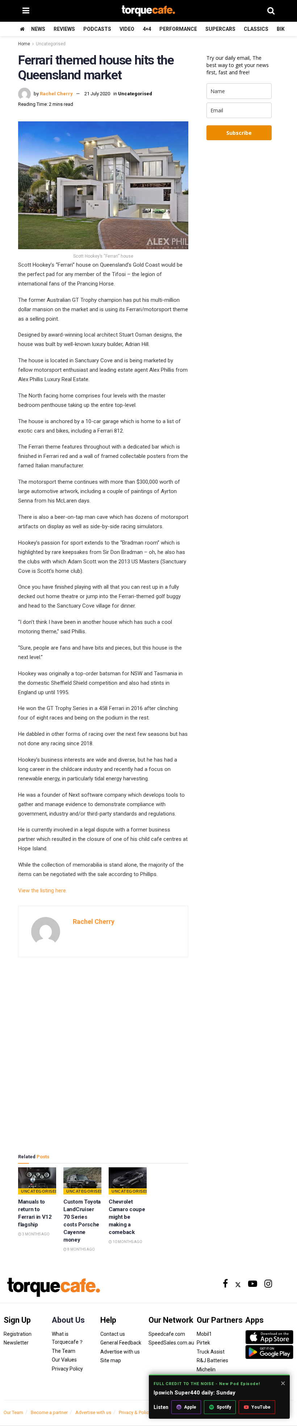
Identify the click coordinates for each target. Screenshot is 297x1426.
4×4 (147, 29)
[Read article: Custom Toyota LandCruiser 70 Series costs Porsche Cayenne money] (82, 1180)
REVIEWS (64, 29)
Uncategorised (51, 43)
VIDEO (127, 29)
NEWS (38, 29)
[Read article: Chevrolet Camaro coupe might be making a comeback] (128, 1180)
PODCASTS (97, 29)
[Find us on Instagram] (268, 1284)
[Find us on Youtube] (252, 1284)
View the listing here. (42, 890)
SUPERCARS (220, 29)
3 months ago (35, 1234)
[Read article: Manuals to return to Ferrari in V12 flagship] (37, 1180)
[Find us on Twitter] (238, 1284)
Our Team (13, 1412)
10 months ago (127, 1242)
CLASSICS (256, 29)
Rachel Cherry (56, 93)
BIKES (284, 29)
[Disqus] (103, 1055)
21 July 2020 (97, 93)
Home (24, 43)
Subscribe (239, 132)
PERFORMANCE (178, 29)
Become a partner (49, 1412)
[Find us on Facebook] (225, 1284)
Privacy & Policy (135, 1412)
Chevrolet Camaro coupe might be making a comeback (127, 1216)
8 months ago (81, 1249)
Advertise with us (93, 1412)
